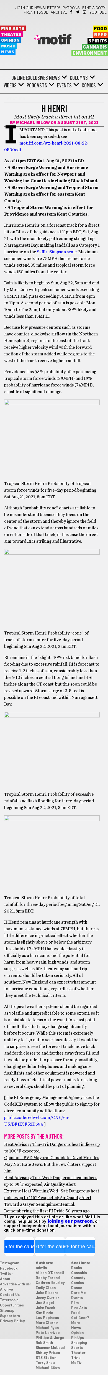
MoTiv (76, 1363)
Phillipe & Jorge (50, 1338)
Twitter (78, 12)
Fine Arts (13, 29)
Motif (54, 40)
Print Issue (36, 12)
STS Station (46, 1358)
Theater (11, 34)
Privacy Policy (12, 1321)
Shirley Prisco (48, 1353)
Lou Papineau (47, 1318)
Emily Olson (46, 1288)
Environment (90, 53)
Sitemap (7, 1311)
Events (64, 85)
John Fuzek (45, 1308)
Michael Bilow (33, 123)
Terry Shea (45, 1363)
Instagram (85, 12)
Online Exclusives (29, 78)
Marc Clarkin (47, 1323)
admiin (41, 1268)
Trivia (76, 1358)
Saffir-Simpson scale (57, 252)
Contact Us (10, 1295)
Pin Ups (77, 1338)
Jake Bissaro (47, 1293)
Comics (89, 85)
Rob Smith (44, 1343)
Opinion (10, 40)
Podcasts (37, 85)
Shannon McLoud (50, 1348)
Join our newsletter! (37, 8)
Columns (79, 78)
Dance (76, 1288)
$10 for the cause (50, 1246)
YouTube (98, 12)
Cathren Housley (50, 1283)
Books (76, 1268)
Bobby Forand (48, 1278)
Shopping (79, 1343)
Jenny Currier (47, 1298)
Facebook (72, 12)
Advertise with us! (15, 1284)
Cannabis (95, 47)
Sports (77, 1348)
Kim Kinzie (44, 1313)
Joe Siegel (45, 1303)
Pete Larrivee (48, 1333)
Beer (100, 35)
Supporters (10, 1316)
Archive (59, 12)
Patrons (71, 8)
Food (100, 29)
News (7, 52)
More (75, 1323)
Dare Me (78, 1293)
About (5, 1279)
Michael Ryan (47, 1328)
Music (8, 46)
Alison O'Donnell (50, 1273)
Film (75, 1303)
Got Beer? (80, 1318)
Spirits (98, 41)
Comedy (78, 1278)
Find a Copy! (94, 8)
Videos (10, 85)
